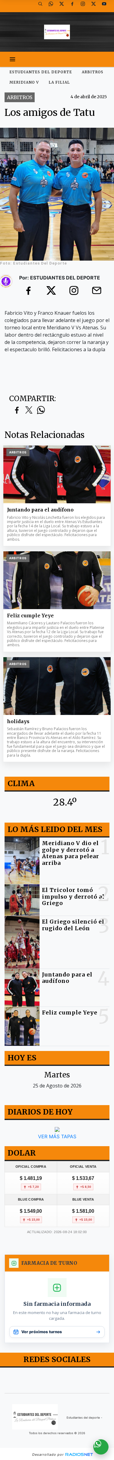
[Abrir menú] (12, 59)
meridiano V (24, 82)
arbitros (92, 72)
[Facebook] (74, 6)
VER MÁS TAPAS (57, 1136)
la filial (59, 82)
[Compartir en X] (28, 410)
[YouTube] (106, 6)
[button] (42, 6)
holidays (18, 721)
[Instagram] (85, 6)
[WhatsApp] (53, 6)
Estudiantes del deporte (40, 72)
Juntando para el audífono (40, 510)
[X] (64, 6)
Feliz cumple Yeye (30, 616)
